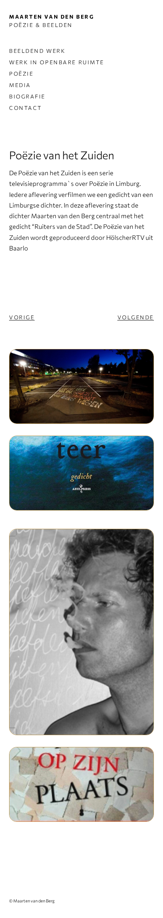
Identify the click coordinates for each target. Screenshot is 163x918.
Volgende (136, 317)
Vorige (21, 317)
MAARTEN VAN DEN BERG (51, 16)
